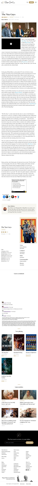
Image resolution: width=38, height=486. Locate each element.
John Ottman (22, 253)
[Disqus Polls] (19, 288)
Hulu (14, 459)
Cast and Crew (4, 454)
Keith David (3, 259)
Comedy (15, 454)
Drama (15, 457)
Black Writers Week (17, 466)
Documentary (16, 455)
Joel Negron (22, 257)
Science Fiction (28, 455)
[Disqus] (19, 313)
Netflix (27, 452)
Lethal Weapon (32, 103)
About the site (28, 463)
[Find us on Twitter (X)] (29, 469)
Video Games (16, 465)
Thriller (27, 458)
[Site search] (27, 2)
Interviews (3, 470)
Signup (31, 2)
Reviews (3, 463)
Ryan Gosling (27, 42)
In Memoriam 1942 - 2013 (10, 479)
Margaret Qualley (18, 92)
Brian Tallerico (5, 19)
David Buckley (22, 252)
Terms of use (22, 483)
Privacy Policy (28, 483)
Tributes (3, 472)
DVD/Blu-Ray (16, 463)
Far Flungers (4, 469)
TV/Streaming (16, 469)
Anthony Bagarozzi (23, 246)
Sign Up (3, 458)
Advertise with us (29, 466)
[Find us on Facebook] (26, 469)
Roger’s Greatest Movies (6, 451)
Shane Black (23, 41)
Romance (27, 454)
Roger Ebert (16, 470)
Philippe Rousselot (23, 261)
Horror (15, 458)
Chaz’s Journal (4, 465)
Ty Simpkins (3, 251)
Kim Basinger (3, 252)
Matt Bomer (30, 144)
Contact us (28, 465)
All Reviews (3, 452)
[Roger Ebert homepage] (8, 2)
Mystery (11, 17)
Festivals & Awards (17, 472)
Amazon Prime (16, 452)
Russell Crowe (25, 61)
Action (15, 451)
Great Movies (4, 466)
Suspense (27, 457)
